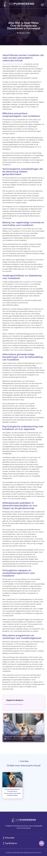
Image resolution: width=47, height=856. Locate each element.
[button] (42, 4)
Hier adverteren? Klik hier (14, 704)
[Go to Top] (42, 843)
